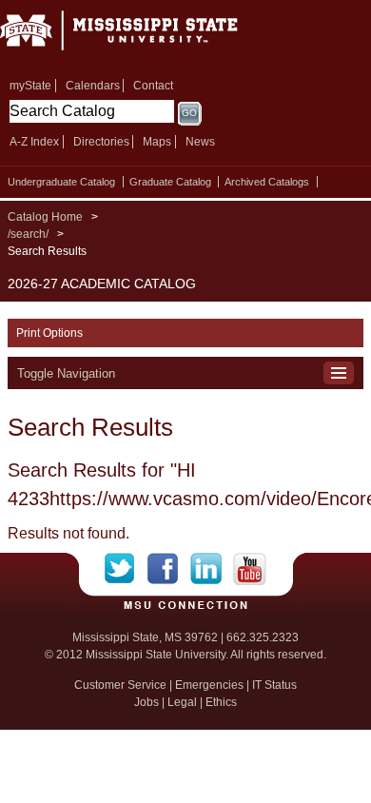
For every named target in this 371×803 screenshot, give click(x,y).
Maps (157, 141)
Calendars (93, 85)
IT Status (274, 685)
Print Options (49, 333)
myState (30, 85)
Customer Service (120, 685)
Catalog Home (45, 217)
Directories (101, 141)
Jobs (146, 702)
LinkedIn (211, 569)
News (200, 141)
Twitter (126, 569)
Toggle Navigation (66, 373)
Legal (182, 702)
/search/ (28, 234)
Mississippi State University (142, 36)
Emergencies (209, 685)
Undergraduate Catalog (61, 181)
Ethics (221, 702)
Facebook (168, 569)
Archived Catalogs (267, 181)
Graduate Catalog (170, 181)
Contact (153, 85)
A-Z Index (34, 141)
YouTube (249, 569)
